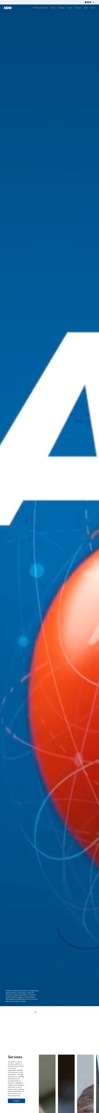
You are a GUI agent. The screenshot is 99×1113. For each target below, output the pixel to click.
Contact (93, 8)
